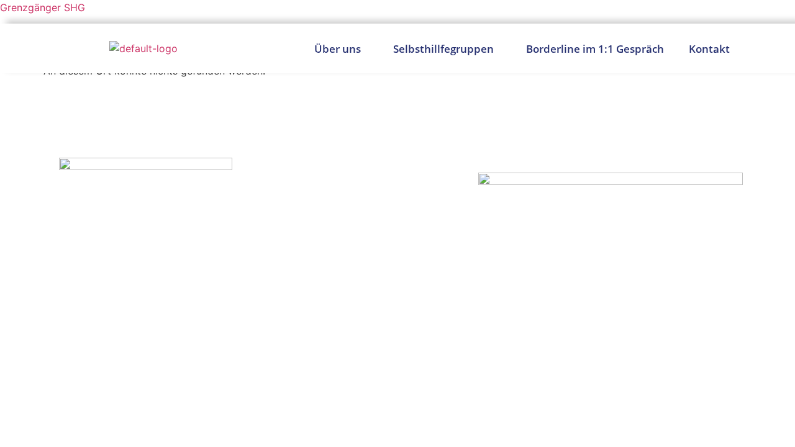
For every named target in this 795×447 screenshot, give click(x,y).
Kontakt (709, 49)
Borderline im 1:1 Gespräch (595, 49)
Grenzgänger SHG (42, 7)
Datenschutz (633, 391)
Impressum (709, 391)
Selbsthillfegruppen (443, 49)
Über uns (337, 49)
